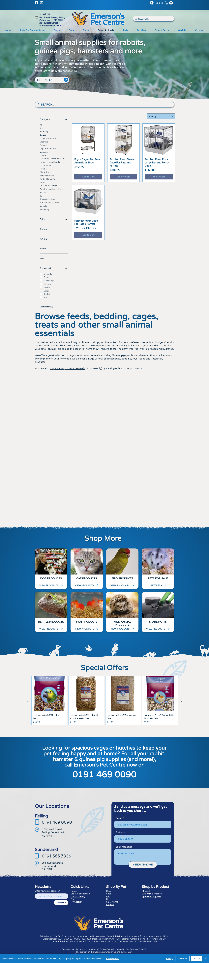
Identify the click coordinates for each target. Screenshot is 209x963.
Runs (42, 182)
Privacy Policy (112, 958)
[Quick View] (88, 140)
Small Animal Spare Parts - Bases (52, 191)
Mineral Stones (47, 175)
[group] (105, 701)
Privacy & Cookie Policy (87, 949)
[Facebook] (36, 2)
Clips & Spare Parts (49, 148)
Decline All (182, 958)
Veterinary (44, 209)
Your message (124, 847)
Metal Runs (45, 172)
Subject (120, 832)
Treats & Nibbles (47, 199)
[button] (169, 3)
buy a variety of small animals (67, 368)
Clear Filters (46, 306)
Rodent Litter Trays (49, 179)
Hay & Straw (45, 165)
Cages (43, 135)
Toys (42, 128)
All (41, 125)
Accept (197, 958)
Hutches (44, 169)
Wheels (43, 206)
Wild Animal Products (152, 893)
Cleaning (44, 141)
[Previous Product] (27, 700)
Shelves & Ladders (48, 185)
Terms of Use (68, 949)
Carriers (43, 145)
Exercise (44, 152)
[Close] (205, 958)
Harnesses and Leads (50, 162)
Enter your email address (47, 891)
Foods (43, 155)
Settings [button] (169, 958)
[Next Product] (182, 700)
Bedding (44, 131)
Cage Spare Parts (48, 138)
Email (119, 818)
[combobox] (161, 116)
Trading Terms (106, 949)
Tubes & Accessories (49, 202)
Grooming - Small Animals (52, 158)
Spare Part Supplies (151, 896)
